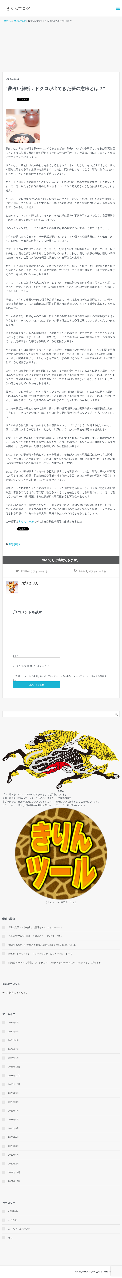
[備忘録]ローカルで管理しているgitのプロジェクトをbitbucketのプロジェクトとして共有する (54, 962)
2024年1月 (13, 1058)
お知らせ (12, 1220)
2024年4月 (13, 1040)
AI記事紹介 (15, 544)
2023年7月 (13, 1110)
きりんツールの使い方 (19, 1229)
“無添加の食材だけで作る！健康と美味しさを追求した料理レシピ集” (42, 945)
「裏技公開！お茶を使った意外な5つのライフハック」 (35, 927)
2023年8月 (13, 1102)
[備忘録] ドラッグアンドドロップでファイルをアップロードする (40, 953)
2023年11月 (14, 1075)
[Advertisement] (60, 47)
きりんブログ (18, 8)
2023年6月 (13, 1119)
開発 (10, 1237)
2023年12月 (14, 1066)
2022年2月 (13, 1163)
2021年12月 (14, 1172)
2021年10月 (14, 1181)
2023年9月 (13, 1093)
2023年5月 (13, 1128)
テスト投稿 (8, 992)
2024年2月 (13, 1049)
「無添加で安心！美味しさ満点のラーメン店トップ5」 (35, 936)
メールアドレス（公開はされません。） (30, 666)
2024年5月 (13, 1031)
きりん (19, 992)
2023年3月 (13, 1146)
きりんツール (26, 521)
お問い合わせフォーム (53, 805)
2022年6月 (13, 1154)
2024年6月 (13, 1022)
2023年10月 (14, 1084)
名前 (15, 656)
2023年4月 (13, 1137)
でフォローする (34, 571)
